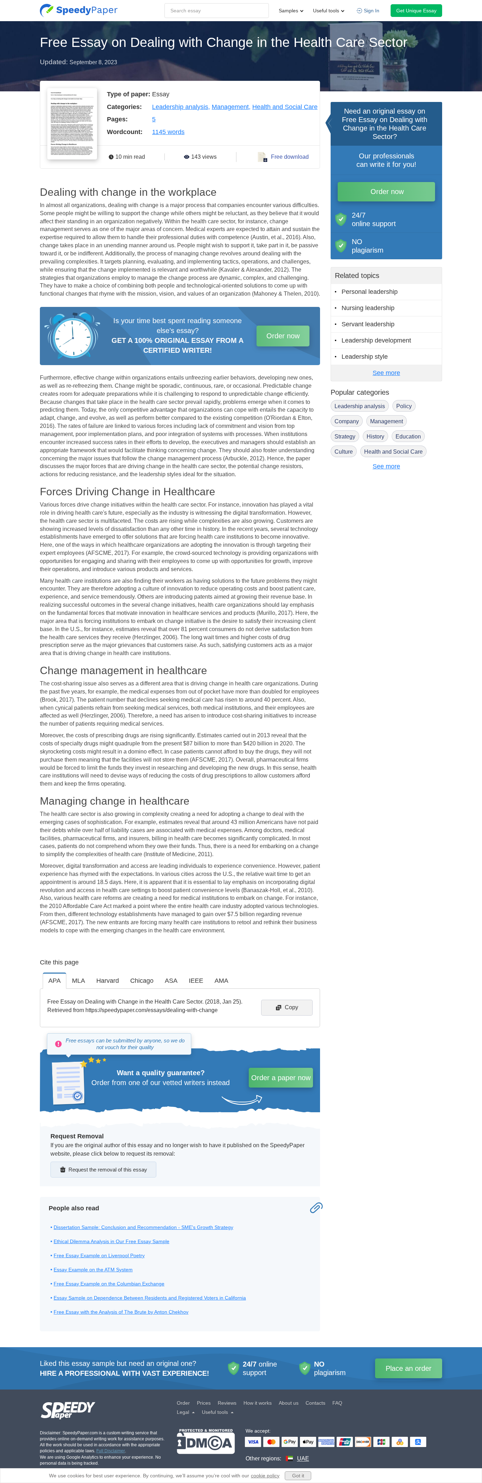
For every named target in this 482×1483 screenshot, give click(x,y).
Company (347, 421)
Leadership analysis (180, 106)
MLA (78, 980)
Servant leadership (368, 324)
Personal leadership (370, 291)
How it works (257, 1403)
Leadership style (365, 356)
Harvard (107, 980)
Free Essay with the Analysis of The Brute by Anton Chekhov (121, 1312)
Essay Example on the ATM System (93, 1269)
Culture (344, 452)
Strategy (345, 437)
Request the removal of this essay (107, 1170)
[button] (79, 10)
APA (54, 980)
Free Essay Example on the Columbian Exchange (109, 1284)
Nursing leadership (368, 307)
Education (408, 437)
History (375, 437)
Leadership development (376, 340)
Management (230, 106)
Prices (204, 1403)
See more (386, 372)
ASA (171, 980)
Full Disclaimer (110, 1450)
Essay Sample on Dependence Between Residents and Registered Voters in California (150, 1298)
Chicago (141, 980)
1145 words (168, 131)
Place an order (409, 1368)
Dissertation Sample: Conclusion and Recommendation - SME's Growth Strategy (143, 1227)
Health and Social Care (285, 106)
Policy (404, 406)
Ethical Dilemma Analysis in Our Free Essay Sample (111, 1241)
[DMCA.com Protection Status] (206, 1446)
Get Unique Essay (416, 10)
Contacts (315, 1403)
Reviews (227, 1403)
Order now (283, 336)
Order (183, 1403)
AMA (221, 980)
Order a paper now (281, 1078)
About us (289, 1403)
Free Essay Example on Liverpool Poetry (99, 1255)
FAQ (337, 1403)
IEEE (196, 980)
